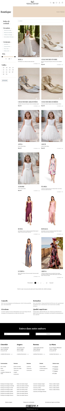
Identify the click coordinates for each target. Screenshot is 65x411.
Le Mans (52, 345)
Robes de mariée (27, 61)
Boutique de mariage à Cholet (7, 387)
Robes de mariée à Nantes (22, 391)
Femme (54, 61)
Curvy (23, 61)
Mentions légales (8, 402)
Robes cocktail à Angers (54, 383)
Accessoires (16, 374)
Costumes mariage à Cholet (39, 385)
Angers (19, 345)
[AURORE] (28, 184)
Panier (2, 368)
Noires (56, 273)
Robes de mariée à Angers (22, 383)
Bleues (19, 273)
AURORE (21, 186)
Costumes (29, 366)
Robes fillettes (23, 146)
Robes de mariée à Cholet (22, 387)
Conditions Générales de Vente (6, 373)
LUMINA (21, 271)
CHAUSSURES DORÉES (49, 102)
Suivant (51, 282)
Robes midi (57, 188)
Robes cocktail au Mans (54, 385)
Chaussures (47, 61)
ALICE (43, 144)
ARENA (43, 271)
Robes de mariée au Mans (22, 389)
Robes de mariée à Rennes (22, 393)
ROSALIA (44, 229)
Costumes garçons (43, 368)
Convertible (20, 61)
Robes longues (23, 273)
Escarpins (50, 61)
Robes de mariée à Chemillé (23, 385)
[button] (36, 56)
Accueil (58, 11)
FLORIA (44, 186)
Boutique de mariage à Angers (7, 383)
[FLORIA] (52, 184)
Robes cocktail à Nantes (54, 387)
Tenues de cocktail (44, 189)
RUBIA (20, 229)
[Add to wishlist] (38, 56)
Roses (60, 188)
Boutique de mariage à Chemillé (7, 385)
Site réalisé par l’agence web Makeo (52, 402)
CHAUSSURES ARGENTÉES (28, 102)
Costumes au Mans (37, 387)
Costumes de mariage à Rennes (39, 391)
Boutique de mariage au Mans (7, 389)
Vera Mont (49, 189)
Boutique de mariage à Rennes (7, 393)
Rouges (19, 232)
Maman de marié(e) (51, 188)
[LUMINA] (29, 268)
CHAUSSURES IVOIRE (49, 59)
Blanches (42, 61)
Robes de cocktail (49, 274)
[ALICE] (51, 141)
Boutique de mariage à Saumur (7, 395)
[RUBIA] (29, 226)
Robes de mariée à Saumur (22, 395)
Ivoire (57, 61)
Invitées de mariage (44, 188)
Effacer (4, 80)
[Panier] (62, 3)
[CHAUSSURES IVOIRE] (52, 56)
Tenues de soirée (35, 273)
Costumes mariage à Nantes (39, 389)
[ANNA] (28, 141)
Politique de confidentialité (28, 402)
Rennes (36, 345)
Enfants (19, 146)
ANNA (20, 144)
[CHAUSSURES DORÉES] (52, 99)
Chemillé (4, 345)
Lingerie (15, 372)
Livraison (2, 370)
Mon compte (3, 366)
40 (47, 282)
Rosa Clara (32, 61)
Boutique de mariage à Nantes (7, 391)
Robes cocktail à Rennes (54, 389)
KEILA (20, 59)
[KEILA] (29, 56)
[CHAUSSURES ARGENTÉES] (29, 99)
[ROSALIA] (52, 226)
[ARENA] (52, 268)
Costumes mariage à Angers (39, 383)
